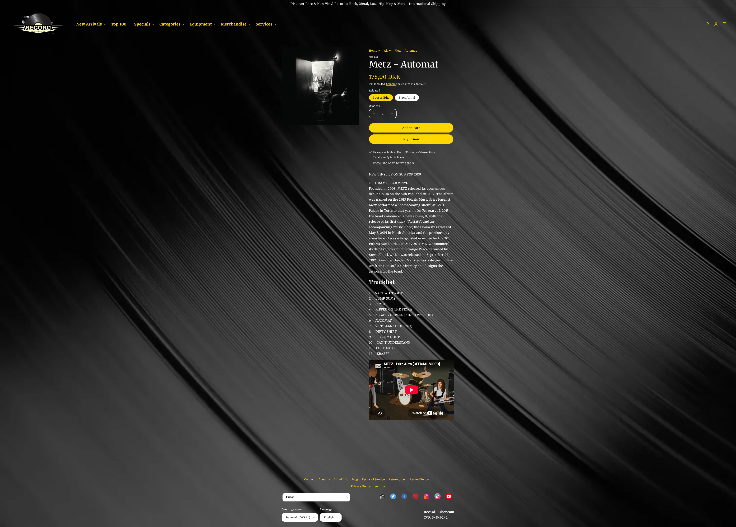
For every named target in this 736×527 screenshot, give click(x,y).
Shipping (391, 83)
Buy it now (411, 139)
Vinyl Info (341, 479)
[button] (89, 24)
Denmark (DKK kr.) (298, 517)
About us (325, 479)
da (383, 486)
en (376, 486)
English (329, 517)
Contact (309, 479)
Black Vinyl (407, 97)
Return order (397, 479)
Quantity (374, 106)
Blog (355, 479)
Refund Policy (419, 479)
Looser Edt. (381, 97)
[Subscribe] (346, 497)
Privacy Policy (361, 486)
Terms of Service (373, 479)
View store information (393, 163)
